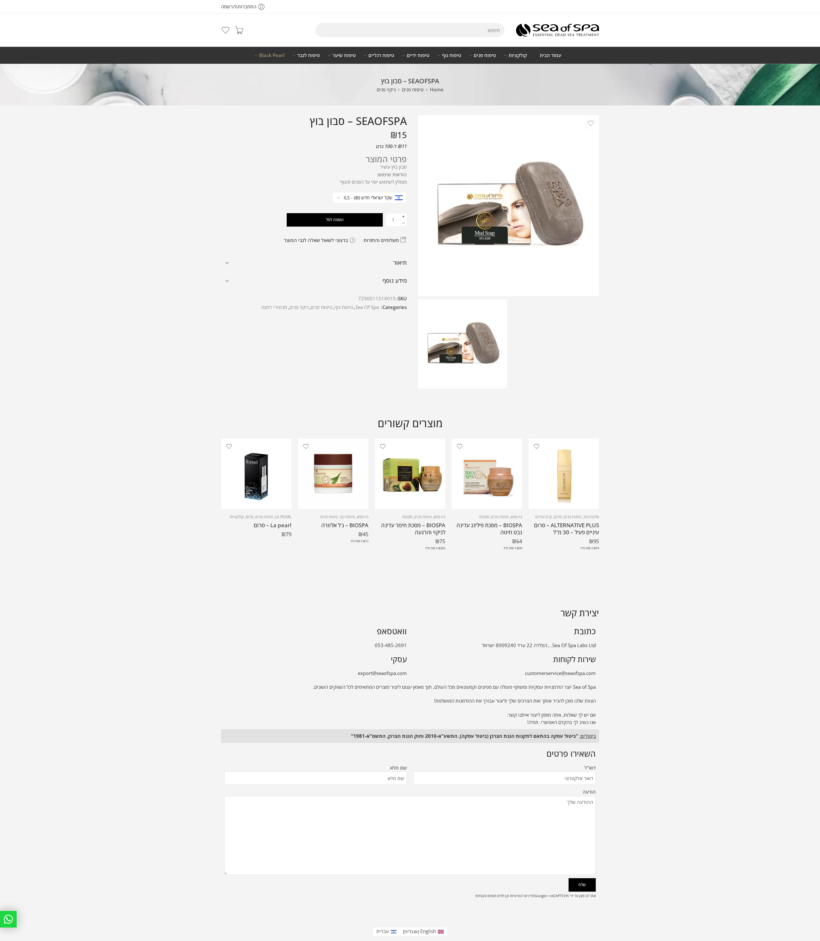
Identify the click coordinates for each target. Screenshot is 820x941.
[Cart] (239, 30)
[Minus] (403, 223)
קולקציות (518, 55)
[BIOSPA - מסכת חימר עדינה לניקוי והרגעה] (410, 473)
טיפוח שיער (344, 55)
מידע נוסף (394, 280)
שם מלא (398, 768)
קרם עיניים (543, 516)
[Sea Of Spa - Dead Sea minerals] (557, 30)
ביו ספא (516, 516)
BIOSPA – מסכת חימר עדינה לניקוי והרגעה (413, 528)
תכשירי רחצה (274, 307)
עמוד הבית (550, 55)
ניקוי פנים (386, 90)
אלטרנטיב (591, 516)
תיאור (400, 262)
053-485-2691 (391, 645)
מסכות (484, 516)
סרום (558, 516)
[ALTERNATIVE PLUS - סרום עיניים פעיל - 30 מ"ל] (564, 473)
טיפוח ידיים (418, 55)
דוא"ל (590, 768)
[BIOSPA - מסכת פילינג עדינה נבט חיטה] (487, 473)
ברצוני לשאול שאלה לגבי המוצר (316, 240)
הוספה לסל (335, 219)
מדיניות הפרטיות (522, 895)
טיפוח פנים (485, 55)
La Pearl (283, 516)
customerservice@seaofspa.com (560, 673)
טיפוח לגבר (308, 55)
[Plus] (403, 216)
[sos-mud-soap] (508, 205)
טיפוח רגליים (381, 55)
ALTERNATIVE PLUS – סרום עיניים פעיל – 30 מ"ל (566, 528)
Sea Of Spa (367, 307)
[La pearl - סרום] (256, 473)
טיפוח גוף (451, 55)
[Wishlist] (591, 123)
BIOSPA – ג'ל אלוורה (344, 525)
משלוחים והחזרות (382, 240)
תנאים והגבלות (485, 895)
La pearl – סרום (272, 525)
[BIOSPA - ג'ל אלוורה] (333, 473)
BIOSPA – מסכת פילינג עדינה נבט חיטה (489, 528)
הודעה (589, 792)
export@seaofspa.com (382, 673)
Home (436, 90)
